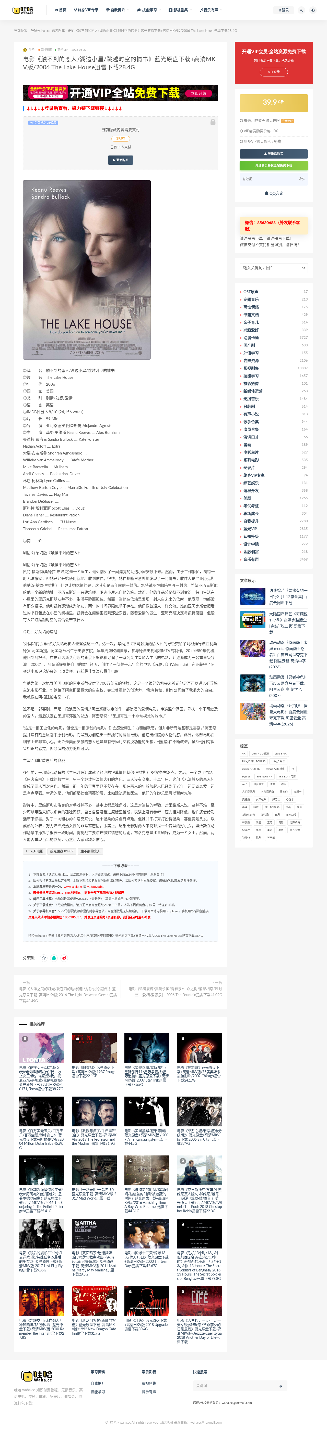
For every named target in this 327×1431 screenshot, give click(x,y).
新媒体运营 (248, 815)
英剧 (269, 830)
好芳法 (276, 799)
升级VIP (287, 121)
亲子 (244, 784)
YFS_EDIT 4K (264, 776)
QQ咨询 (275, 194)
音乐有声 (149, 1392)
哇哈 (113, 1422)
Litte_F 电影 (34, 851)
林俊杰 (246, 822)
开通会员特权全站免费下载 (273, 165)
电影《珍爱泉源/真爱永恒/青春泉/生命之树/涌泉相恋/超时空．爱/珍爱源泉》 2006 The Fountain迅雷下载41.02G (175, 992)
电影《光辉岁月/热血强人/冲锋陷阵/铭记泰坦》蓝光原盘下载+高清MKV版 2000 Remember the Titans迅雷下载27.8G (41, 1329)
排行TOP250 (272, 807)
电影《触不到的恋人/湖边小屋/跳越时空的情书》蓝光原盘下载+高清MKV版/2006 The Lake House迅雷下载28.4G (125, 935)
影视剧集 (58, 31)
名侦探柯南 (267, 792)
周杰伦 (284, 792)
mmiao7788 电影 (275, 769)
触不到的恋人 (90, 851)
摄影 (299, 807)
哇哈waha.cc (40, 31)
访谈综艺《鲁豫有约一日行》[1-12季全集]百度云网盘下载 (288, 597)
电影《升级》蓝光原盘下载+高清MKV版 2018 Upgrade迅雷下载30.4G (146, 1325)
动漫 (272, 784)
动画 (283, 784)
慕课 (244, 807)
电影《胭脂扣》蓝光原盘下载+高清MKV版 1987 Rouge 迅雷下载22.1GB (93, 1072)
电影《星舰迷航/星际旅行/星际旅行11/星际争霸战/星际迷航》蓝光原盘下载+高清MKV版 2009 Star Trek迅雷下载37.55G (146, 1076)
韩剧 (258, 838)
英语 (281, 830)
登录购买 (122, 160)
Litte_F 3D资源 (260, 753)
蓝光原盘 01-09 (62, 851)
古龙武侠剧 (248, 792)
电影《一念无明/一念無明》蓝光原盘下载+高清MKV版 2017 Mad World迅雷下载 (94, 1194)
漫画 (258, 822)
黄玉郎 (271, 838)
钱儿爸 (246, 838)
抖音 (256, 807)
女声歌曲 (261, 799)
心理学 (290, 799)
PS (292, 769)
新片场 (265, 815)
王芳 (269, 822)
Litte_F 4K (281, 753)
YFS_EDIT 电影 (287, 776)
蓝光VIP (62, 49)
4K (244, 753)
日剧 (277, 815)
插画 (288, 807)
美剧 (258, 830)
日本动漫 (291, 815)
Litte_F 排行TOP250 (253, 761)
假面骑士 (258, 784)
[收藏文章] (44, 958)
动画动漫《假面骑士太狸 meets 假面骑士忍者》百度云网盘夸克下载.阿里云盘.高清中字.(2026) (288, 655)
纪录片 (246, 830)
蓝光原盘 (295, 830)
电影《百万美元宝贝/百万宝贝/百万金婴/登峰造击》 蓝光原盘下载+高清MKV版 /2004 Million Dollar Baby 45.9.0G (41, 1139)
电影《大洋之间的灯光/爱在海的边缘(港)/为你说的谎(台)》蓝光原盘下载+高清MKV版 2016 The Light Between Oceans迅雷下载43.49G (68, 995)
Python (246, 776)
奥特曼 (246, 799)
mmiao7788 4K (251, 769)
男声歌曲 (295, 822)
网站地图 (166, 1422)
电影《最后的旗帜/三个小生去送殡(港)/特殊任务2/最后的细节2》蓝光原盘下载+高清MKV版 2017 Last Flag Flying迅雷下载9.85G (41, 1261)
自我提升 (98, 1383)
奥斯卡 (297, 792)
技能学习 (98, 1392)
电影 (281, 822)
